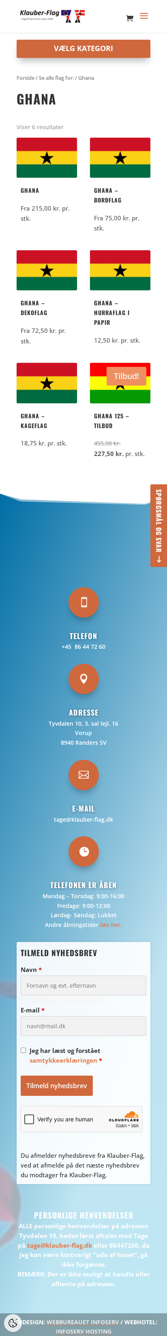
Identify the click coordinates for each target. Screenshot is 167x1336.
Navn (31, 969)
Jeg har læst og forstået (66, 1055)
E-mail (33, 1010)
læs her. (111, 925)
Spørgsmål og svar (159, 521)
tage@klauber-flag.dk (83, 819)
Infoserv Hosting (83, 1331)
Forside (25, 77)
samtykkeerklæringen (63, 1060)
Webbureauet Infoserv (83, 1322)
